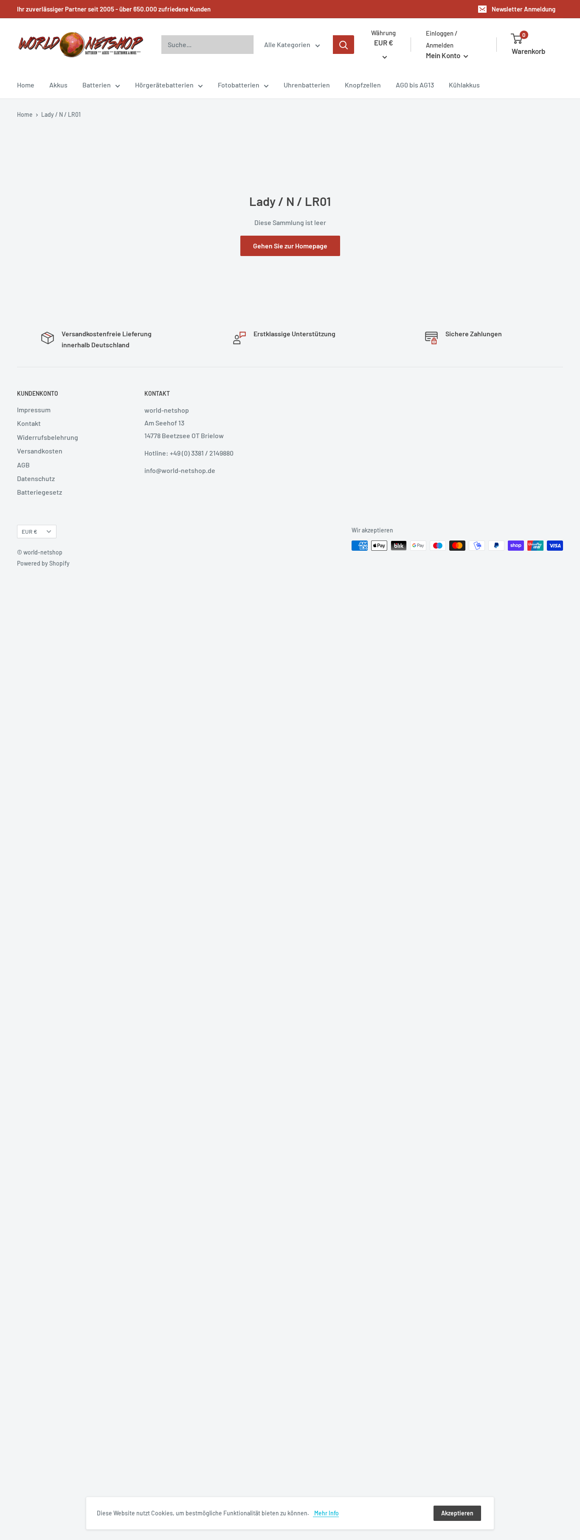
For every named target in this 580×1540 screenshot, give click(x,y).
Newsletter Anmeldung (523, 9)
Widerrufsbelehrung (47, 437)
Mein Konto (444, 55)
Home (25, 85)
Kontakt (29, 423)
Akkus (58, 85)
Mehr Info (326, 1513)
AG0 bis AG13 (415, 85)
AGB (23, 465)
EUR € (29, 531)
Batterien (96, 85)
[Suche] (343, 45)
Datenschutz (36, 478)
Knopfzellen (363, 85)
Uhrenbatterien (307, 85)
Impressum (34, 409)
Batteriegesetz (39, 492)
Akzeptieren (457, 1513)
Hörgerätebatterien (164, 85)
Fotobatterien (238, 85)
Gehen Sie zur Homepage (290, 246)
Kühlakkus (464, 85)
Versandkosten (39, 451)
